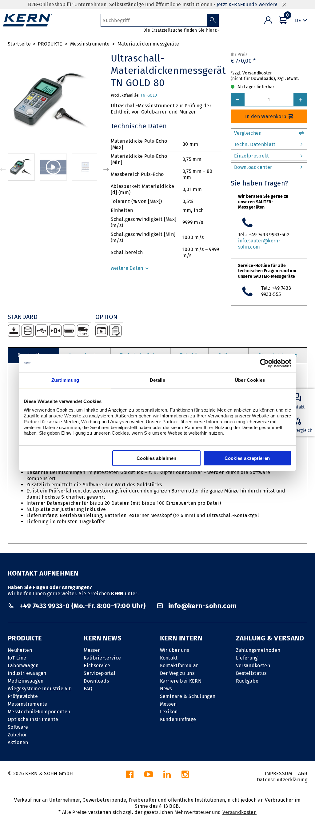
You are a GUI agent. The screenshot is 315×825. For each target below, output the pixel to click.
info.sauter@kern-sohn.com (259, 244)
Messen (92, 650)
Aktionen (18, 742)
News (166, 688)
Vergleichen (248, 133)
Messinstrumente (90, 44)
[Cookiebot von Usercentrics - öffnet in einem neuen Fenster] (264, 363)
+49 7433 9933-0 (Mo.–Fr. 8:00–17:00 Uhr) (82, 606)
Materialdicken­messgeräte (148, 44)
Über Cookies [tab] (250, 380)
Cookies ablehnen (157, 458)
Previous (3, 169)
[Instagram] (185, 776)
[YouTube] (148, 776)
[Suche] (213, 20)
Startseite (19, 44)
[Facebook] (130, 776)
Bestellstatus (251, 673)
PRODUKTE (50, 44)
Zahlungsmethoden (258, 650)
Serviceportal (99, 673)
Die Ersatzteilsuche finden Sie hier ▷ (181, 30)
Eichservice (97, 665)
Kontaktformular (179, 665)
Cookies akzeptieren (247, 458)
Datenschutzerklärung (282, 780)
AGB (302, 773)
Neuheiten (20, 650)
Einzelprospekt (251, 156)
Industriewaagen (27, 673)
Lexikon (169, 712)
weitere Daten (128, 268)
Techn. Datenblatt (254, 144)
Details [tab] (157, 380)
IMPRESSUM (278, 773)
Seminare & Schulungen (188, 696)
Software (18, 727)
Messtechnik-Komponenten (39, 712)
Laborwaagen (23, 665)
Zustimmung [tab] (65, 380)
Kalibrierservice (102, 658)
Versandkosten (253, 665)
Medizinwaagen (25, 681)
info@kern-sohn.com (201, 606)
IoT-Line (17, 658)
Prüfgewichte (23, 696)
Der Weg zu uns (177, 673)
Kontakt (169, 658)
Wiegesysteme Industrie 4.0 (40, 688)
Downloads (96, 681)
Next (106, 169)
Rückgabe (247, 681)
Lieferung (247, 658)
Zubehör (17, 735)
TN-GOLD (149, 95)
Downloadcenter (253, 167)
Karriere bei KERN (180, 681)
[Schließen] (284, 5)
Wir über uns (174, 650)
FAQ (88, 688)
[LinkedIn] (167, 776)
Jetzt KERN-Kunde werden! (247, 4)
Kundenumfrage (178, 719)
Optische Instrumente (33, 719)
